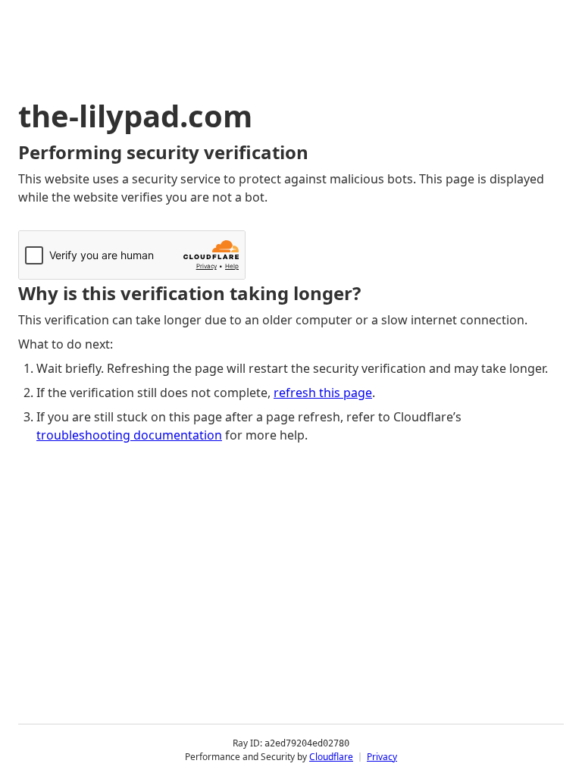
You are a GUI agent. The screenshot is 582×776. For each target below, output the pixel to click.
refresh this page (323, 392)
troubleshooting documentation (129, 435)
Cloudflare (331, 756)
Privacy (382, 756)
